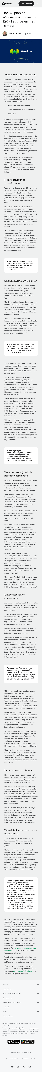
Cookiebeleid (26, 1052)
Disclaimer (25, 1059)
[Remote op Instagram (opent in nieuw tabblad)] (30, 1067)
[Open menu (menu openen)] (37, 4)
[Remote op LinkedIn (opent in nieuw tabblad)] (18, 1067)
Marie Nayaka (16, 34)
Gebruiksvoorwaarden (12, 1059)
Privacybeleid (15, 1052)
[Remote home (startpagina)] (7, 3)
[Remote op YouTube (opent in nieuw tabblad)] (12, 1067)
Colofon (33, 1059)
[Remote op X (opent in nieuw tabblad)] (24, 1067)
